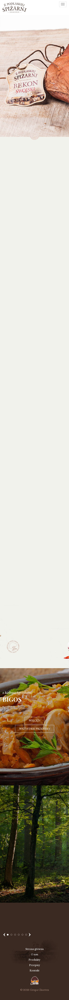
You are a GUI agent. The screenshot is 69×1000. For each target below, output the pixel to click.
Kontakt (34, 970)
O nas (34, 954)
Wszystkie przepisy (34, 728)
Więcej (34, 720)
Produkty (34, 959)
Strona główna (34, 949)
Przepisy (34, 965)
